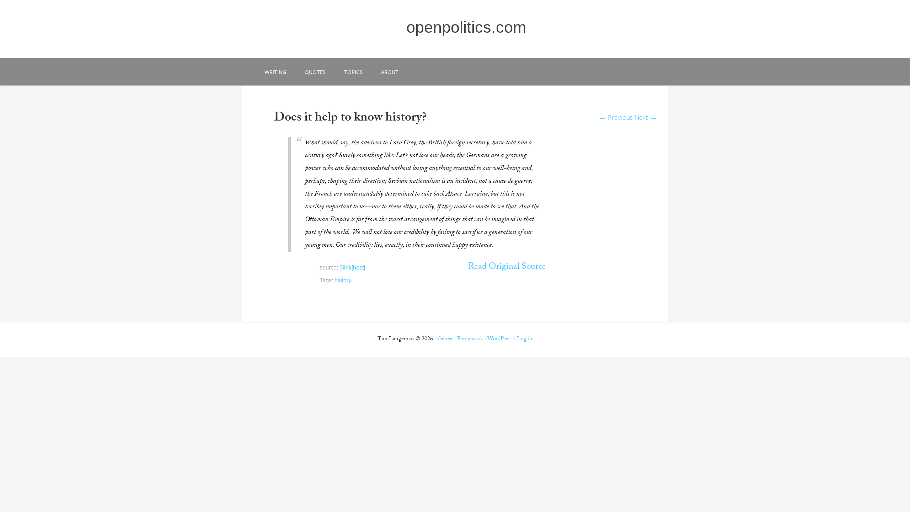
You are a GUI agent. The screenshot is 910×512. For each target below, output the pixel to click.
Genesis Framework (460, 339)
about (389, 72)
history (342, 280)
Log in (524, 339)
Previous (616, 117)
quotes (315, 72)
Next (646, 117)
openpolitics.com (466, 27)
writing (275, 72)
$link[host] (352, 267)
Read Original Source (507, 267)
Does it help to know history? (350, 118)
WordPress (500, 339)
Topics (353, 72)
